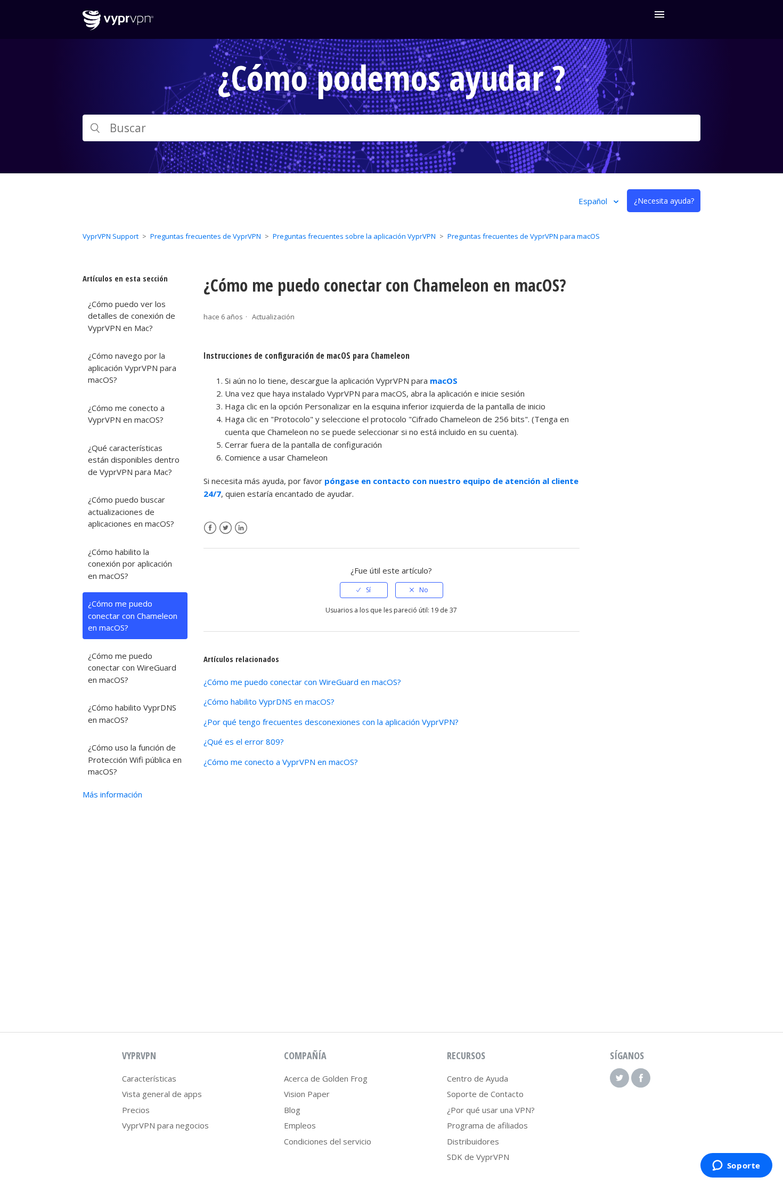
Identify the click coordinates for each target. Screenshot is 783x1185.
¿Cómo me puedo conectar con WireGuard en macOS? (132, 667)
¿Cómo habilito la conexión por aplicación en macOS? (130, 563)
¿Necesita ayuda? (664, 201)
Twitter (225, 528)
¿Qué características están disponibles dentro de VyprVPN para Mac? (134, 459)
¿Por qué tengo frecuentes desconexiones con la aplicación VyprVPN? (331, 721)
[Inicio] (118, 27)
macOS (444, 380)
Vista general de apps (162, 1094)
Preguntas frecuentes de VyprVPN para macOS (523, 236)
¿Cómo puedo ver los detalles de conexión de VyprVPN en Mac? (131, 316)
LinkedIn (241, 528)
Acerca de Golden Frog (326, 1078)
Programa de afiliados (487, 1125)
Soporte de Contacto (485, 1094)
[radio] (364, 590)
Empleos (300, 1125)
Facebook (210, 528)
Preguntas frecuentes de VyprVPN (205, 236)
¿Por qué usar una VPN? (491, 1110)
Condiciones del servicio (327, 1141)
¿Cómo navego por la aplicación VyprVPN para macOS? (132, 367)
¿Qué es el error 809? (243, 741)
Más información (112, 794)
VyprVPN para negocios (165, 1125)
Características (149, 1078)
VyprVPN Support (110, 236)
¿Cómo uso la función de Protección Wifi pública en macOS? (135, 759)
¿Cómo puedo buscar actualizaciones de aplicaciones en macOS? (131, 511)
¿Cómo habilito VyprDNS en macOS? (132, 713)
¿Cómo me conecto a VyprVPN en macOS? (126, 413)
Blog (292, 1110)
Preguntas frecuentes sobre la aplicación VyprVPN (354, 236)
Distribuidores (473, 1141)
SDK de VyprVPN (478, 1156)
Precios (136, 1110)
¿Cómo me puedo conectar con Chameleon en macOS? (132, 615)
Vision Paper (307, 1094)
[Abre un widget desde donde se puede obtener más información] (736, 1166)
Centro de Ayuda (477, 1078)
